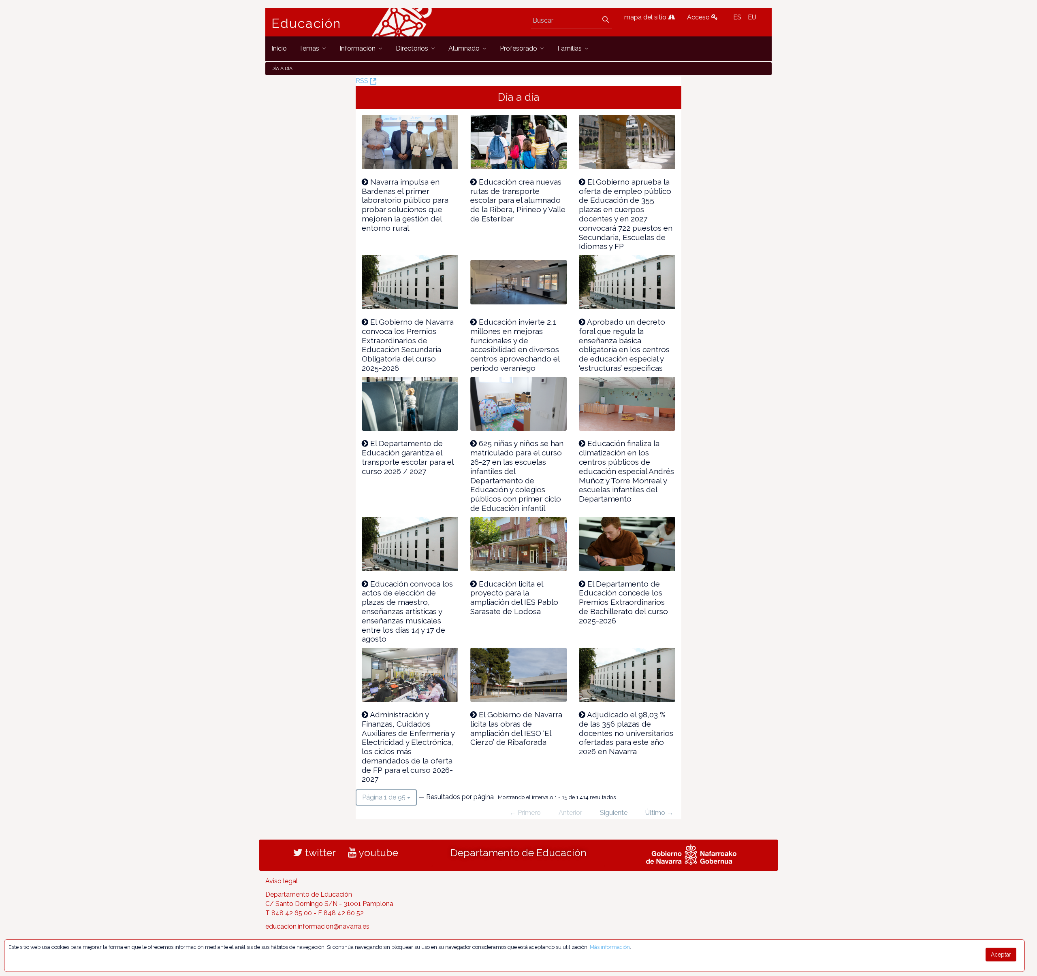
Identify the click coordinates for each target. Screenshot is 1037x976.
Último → (659, 813)
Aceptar (1001, 954)
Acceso (699, 17)
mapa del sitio (646, 17)
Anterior (570, 813)
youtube (377, 852)
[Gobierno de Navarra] (691, 854)
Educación (306, 23)
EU (752, 17)
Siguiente (613, 813)
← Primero (525, 813)
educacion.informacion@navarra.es (317, 926)
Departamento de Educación (518, 852)
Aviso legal (281, 881)
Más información (610, 947)
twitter (319, 852)
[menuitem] (279, 48)
